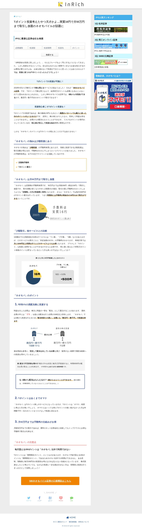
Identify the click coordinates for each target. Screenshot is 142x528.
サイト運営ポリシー (60, 522)
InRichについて (83, 522)
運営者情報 (73, 522)
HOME (72, 517)
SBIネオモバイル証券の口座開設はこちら (50, 481)
